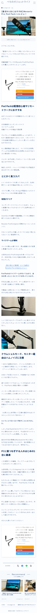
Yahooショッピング (23, 97)
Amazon (19, 91)
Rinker (24, 83)
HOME (3, 604)
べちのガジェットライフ (18, 2)
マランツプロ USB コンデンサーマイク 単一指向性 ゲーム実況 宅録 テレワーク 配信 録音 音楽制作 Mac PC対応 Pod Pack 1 (24, 76)
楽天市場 (19, 94)
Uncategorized (6, 7)
